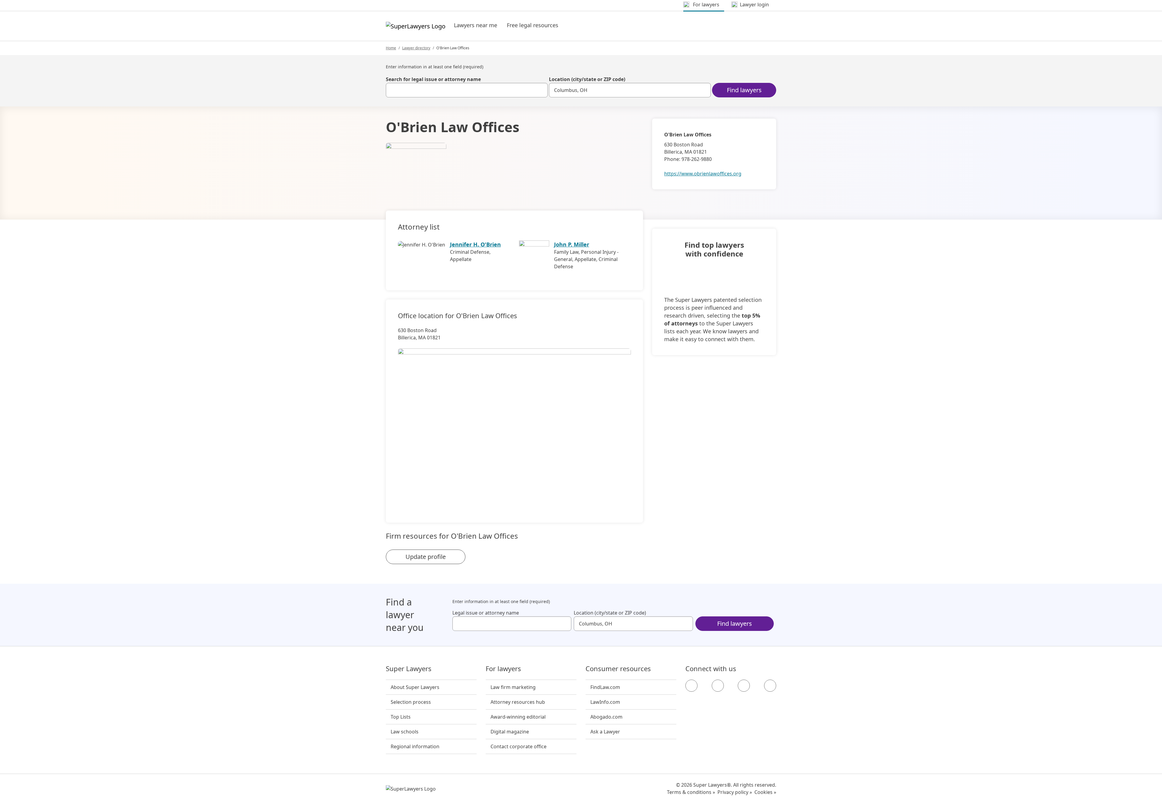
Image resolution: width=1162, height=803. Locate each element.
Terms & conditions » (691, 792)
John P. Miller (571, 244)
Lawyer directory (416, 48)
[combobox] (467, 90)
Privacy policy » (734, 792)
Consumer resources (618, 668)
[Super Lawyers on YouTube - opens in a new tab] (744, 686)
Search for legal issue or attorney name (433, 79)
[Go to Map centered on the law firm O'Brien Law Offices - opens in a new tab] (514, 425)
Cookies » (765, 792)
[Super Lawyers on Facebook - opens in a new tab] (691, 686)
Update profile (425, 557)
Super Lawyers (409, 668)
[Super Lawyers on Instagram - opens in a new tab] (718, 686)
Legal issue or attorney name (485, 612)
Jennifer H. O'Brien (475, 244)
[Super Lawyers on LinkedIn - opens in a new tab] (770, 686)
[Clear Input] (540, 90)
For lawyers (503, 668)
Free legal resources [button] (532, 25)
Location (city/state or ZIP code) (587, 79)
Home (391, 48)
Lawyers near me (475, 25)
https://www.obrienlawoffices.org (702, 173)
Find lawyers (744, 90)
